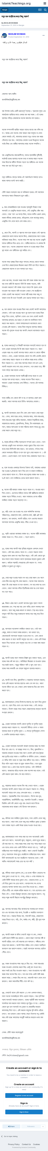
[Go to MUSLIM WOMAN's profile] (4, 35)
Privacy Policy (14, 1144)
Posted (18, 37)
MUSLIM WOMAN (11, 23)
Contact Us (26, 1144)
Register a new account (24, 1095)
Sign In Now (24, 1112)
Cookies (36, 1144)
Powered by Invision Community (24, 1147)
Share (12, 1126)
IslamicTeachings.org (16, 3)
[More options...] (43, 35)
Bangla (21, 25)
